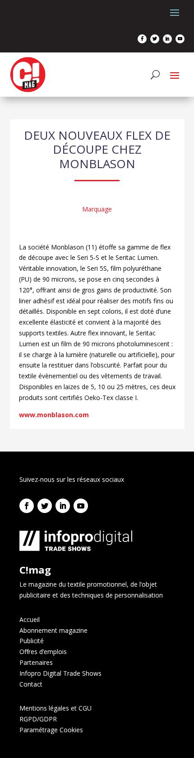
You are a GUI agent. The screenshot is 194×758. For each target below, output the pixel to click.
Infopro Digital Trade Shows (60, 673)
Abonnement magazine (53, 630)
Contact (30, 684)
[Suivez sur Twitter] (154, 38)
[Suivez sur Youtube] (180, 38)
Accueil (29, 619)
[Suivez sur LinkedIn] (167, 38)
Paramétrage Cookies (51, 729)
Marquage (97, 209)
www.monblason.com (54, 414)
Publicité (31, 640)
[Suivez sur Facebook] (142, 38)
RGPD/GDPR (38, 719)
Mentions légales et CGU (55, 708)
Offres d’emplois (43, 651)
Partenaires (36, 662)
